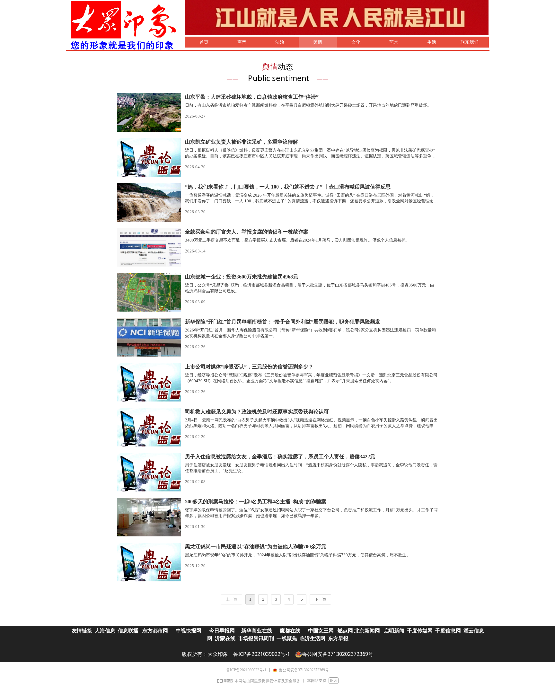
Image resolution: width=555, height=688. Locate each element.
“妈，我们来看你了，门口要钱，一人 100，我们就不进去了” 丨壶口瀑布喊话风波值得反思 (288, 187)
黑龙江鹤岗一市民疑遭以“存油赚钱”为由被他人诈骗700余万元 (255, 546)
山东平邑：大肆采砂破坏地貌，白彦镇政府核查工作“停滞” (252, 97)
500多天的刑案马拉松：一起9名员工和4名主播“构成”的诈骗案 (255, 501)
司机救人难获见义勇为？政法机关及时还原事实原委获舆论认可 (257, 411)
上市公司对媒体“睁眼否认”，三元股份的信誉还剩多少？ (249, 366)
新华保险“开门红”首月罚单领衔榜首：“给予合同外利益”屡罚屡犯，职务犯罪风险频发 (282, 321)
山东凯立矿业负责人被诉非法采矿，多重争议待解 (241, 142)
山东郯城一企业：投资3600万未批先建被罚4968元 (241, 276)
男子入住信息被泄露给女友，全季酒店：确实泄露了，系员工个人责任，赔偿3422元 (280, 456)
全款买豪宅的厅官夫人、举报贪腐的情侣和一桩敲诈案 (246, 231)
